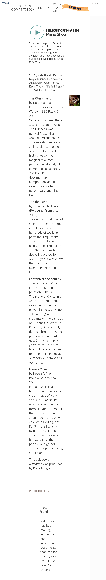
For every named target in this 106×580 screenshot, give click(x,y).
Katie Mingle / (55, 86)
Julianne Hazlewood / (49, 79)
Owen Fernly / (52, 82)
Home (3, 1)
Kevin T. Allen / (38, 86)
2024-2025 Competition (23, 7)
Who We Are (57, 7)
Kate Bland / (45, 75)
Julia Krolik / (36, 82)
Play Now (37, 32)
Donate (75, 8)
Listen (44, 8)
